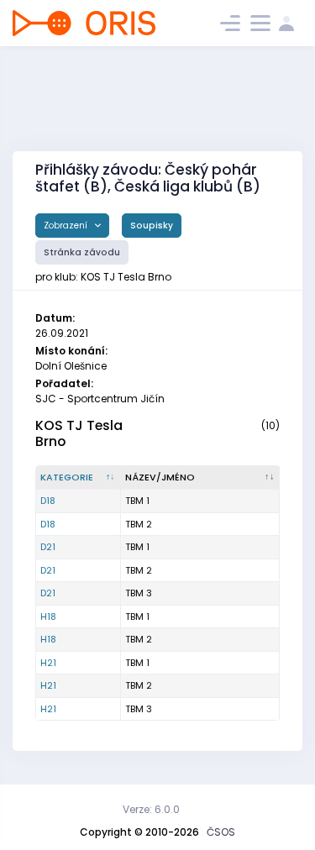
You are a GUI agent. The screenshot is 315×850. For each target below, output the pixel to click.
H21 (48, 662)
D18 (47, 500)
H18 (48, 616)
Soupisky (151, 225)
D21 (47, 547)
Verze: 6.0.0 (151, 809)
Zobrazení (67, 225)
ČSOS (221, 832)
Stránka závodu (82, 252)
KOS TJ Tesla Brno (79, 433)
